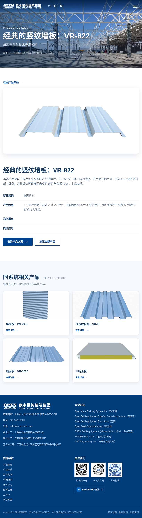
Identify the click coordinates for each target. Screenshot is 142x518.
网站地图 (7, 499)
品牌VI (6, 494)
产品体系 (17, 53)
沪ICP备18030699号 (39, 512)
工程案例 (7, 474)
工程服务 (7, 464)
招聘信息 (7, 489)
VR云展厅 (8, 479)
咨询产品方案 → (17, 241)
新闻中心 (7, 484)
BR (61, 6)
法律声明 (134, 512)
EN (55, 6)
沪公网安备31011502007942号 (67, 512)
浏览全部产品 (47, 241)
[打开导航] (135, 6)
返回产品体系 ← (13, 82)
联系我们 (123, 512)
